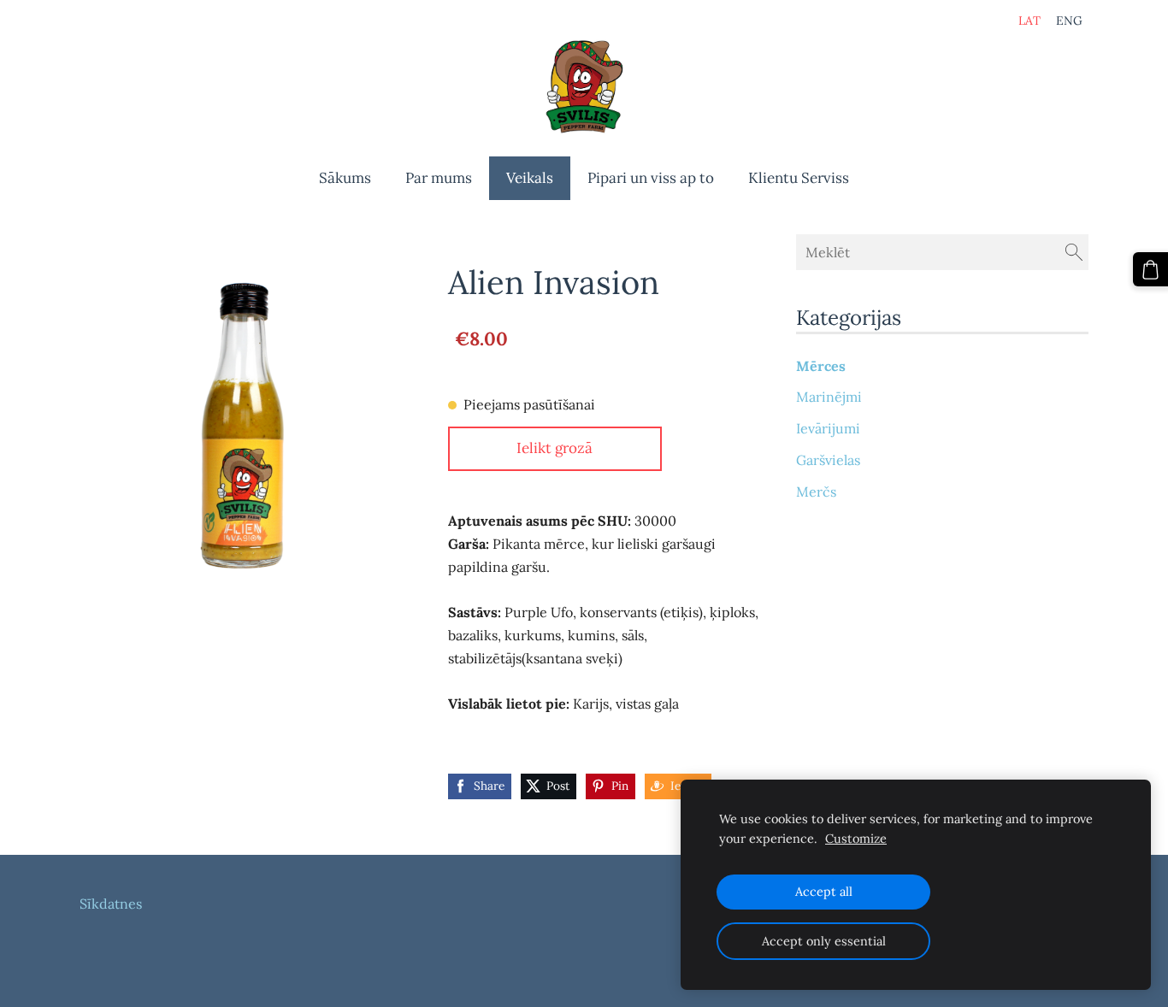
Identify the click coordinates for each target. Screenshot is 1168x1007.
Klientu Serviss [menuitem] (798, 177)
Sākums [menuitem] (345, 177)
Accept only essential (824, 941)
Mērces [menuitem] (821, 365)
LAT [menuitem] (1029, 20)
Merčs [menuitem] (816, 491)
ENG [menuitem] (1069, 20)
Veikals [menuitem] (529, 177)
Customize (856, 838)
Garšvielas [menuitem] (828, 459)
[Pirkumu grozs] (1150, 269)
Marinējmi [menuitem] (829, 396)
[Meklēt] (1074, 252)
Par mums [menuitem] (438, 177)
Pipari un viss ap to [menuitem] (650, 177)
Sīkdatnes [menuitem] (111, 903)
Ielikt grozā (554, 448)
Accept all (823, 891)
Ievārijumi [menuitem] (828, 428)
